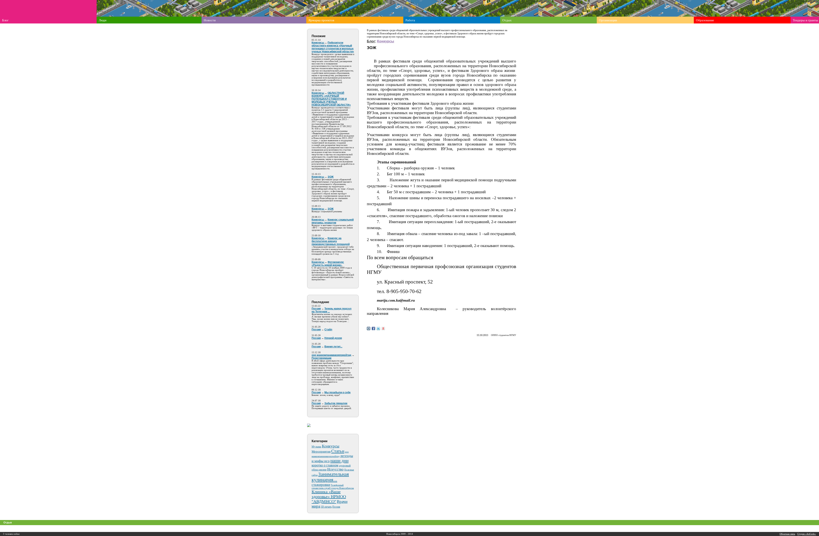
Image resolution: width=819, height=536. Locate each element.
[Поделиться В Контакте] (368, 328)
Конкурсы (330, 446)
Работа (410, 20)
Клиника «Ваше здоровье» (326, 494)
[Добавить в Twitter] (378, 328)
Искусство (335, 469)
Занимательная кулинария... (330, 477)
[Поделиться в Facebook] (373, 328)
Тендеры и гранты (805, 20)
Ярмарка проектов (321, 20)
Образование (705, 20)
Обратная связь (787, 534)
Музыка (316, 446)
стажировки (321, 485)
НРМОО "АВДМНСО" (329, 499)
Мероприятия (321, 451)
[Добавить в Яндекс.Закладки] (383, 328)
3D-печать (326, 506)
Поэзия (336, 506)
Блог (5, 20)
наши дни (339, 460)
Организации (608, 20)
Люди (102, 20)
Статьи (337, 451)
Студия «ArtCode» (806, 534)
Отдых (507, 20)
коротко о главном (325, 465)
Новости (210, 20)
